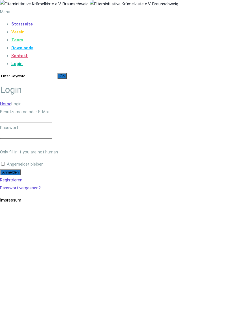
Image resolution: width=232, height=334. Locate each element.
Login (17, 63)
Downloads (22, 47)
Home (5, 103)
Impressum (10, 200)
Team (17, 39)
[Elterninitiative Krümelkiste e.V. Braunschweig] (89, 4)
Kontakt (19, 55)
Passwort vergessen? (20, 187)
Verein (18, 32)
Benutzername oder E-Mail (25, 111)
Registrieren (11, 180)
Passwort (9, 127)
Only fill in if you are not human (29, 152)
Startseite (22, 24)
